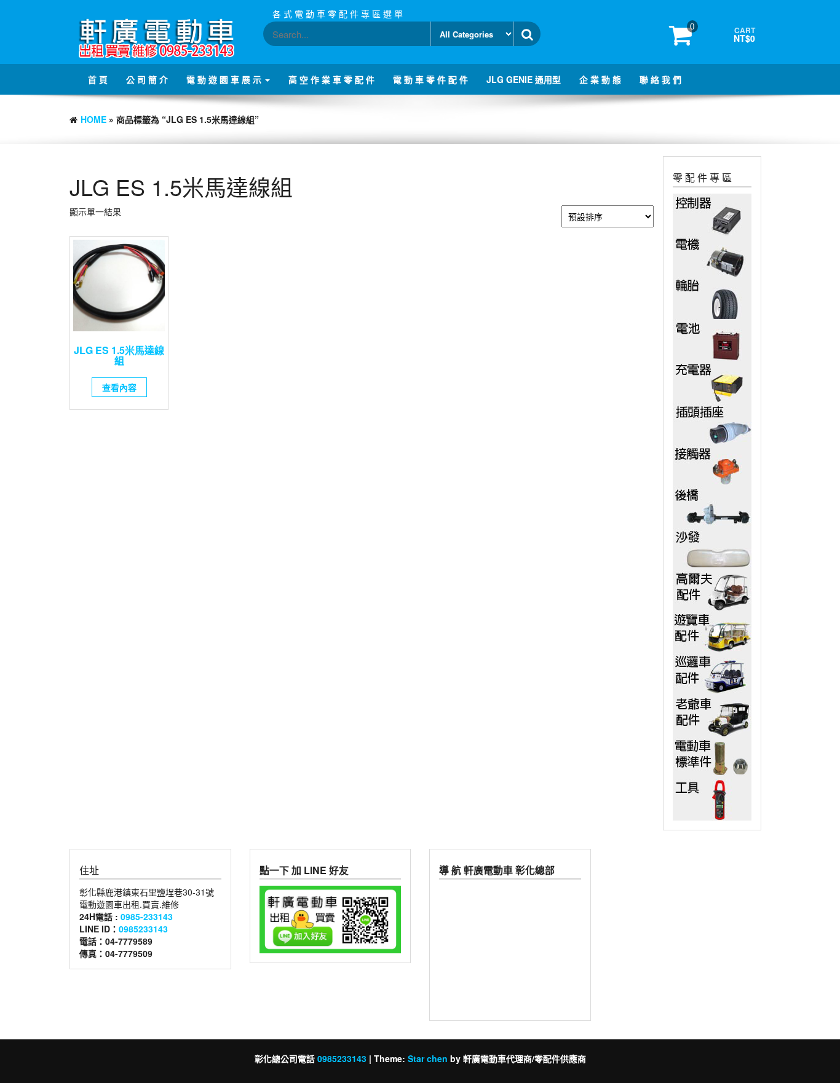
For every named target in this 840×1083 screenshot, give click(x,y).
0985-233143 (147, 916)
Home (93, 119)
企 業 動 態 (600, 79)
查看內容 (119, 387)
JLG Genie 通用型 (523, 79)
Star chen (428, 1058)
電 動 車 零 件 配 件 (430, 79)
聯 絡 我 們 (660, 79)
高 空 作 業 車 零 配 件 (331, 79)
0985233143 (143, 929)
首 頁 (98, 79)
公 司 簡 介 (147, 79)
